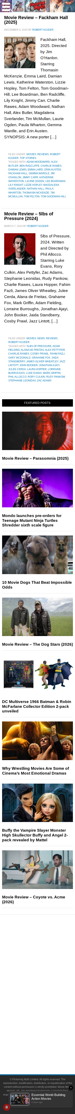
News (41, 338)
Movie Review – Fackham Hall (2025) (36, 20)
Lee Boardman (55, 181)
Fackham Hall (18, 173)
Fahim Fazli (57, 353)
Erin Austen (52, 169)
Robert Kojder (19, 342)
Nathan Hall (35, 188)
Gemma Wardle (39, 173)
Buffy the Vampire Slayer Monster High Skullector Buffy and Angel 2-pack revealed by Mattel (35, 835)
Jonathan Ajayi (49, 365)
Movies (31, 154)
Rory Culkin (36, 376)
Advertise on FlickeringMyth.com (46, 1045)
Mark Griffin (52, 373)
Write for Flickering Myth (45, 1053)
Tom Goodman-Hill (53, 196)
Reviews (43, 154)
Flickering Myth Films (46, 1025)
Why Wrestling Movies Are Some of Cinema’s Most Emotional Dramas (35, 770)
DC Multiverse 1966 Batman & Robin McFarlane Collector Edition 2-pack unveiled (36, 706)
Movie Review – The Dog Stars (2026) (37, 644)
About (46, 1032)
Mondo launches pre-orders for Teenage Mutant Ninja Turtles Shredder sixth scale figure (31, 520)
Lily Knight (15, 184)
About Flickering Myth (45, 1038)
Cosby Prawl (39, 353)
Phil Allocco (17, 376)
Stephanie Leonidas (22, 380)
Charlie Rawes (51, 165)
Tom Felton (32, 196)
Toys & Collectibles (46, 1017)
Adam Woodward (38, 161)
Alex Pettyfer (55, 349)
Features (46, 954)
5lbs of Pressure (39, 346)
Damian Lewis (17, 169)
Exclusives (46, 975)
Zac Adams (44, 380)
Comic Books (46, 1003)
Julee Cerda (17, 369)
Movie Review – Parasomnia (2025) (35, 458)
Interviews (46, 967)
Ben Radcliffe (29, 165)
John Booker (29, 365)
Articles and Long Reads (46, 960)
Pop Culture (45, 982)
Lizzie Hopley (33, 184)
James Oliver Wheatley (42, 361)
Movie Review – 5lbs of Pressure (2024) (28, 216)
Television (46, 995)
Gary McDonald (19, 357)
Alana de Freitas (32, 349)
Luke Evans (34, 373)
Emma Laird (35, 169)
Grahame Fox (41, 357)
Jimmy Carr (30, 177)
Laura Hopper (37, 369)
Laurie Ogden (34, 181)
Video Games (46, 1010)
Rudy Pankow (55, 376)
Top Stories (28, 158)
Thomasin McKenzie (35, 192)
